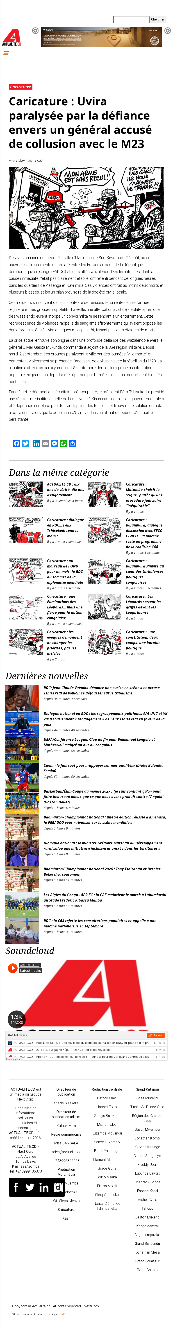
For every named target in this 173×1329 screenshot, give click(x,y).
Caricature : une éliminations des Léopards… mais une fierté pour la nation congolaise (65, 607)
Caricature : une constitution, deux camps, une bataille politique (143, 640)
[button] (35, 30)
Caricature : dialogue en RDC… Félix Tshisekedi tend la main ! (65, 527)
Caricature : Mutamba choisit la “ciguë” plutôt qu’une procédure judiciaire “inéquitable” (144, 495)
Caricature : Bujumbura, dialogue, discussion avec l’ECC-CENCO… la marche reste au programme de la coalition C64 (145, 533)
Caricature (20, 86)
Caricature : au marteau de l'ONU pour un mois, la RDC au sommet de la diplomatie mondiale (65, 571)
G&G (63, 1314)
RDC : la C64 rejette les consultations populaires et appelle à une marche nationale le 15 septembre (100, 923)
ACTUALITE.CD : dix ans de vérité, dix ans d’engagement (65, 489)
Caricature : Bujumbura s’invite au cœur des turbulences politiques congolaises (145, 571)
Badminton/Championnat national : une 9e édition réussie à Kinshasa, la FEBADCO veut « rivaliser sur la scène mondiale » (105, 820)
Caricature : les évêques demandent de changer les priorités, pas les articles (64, 642)
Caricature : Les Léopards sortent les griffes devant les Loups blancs (144, 604)
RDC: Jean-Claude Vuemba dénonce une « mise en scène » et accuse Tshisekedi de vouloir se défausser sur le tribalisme (102, 690)
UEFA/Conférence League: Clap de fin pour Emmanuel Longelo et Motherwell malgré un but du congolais (99, 742)
